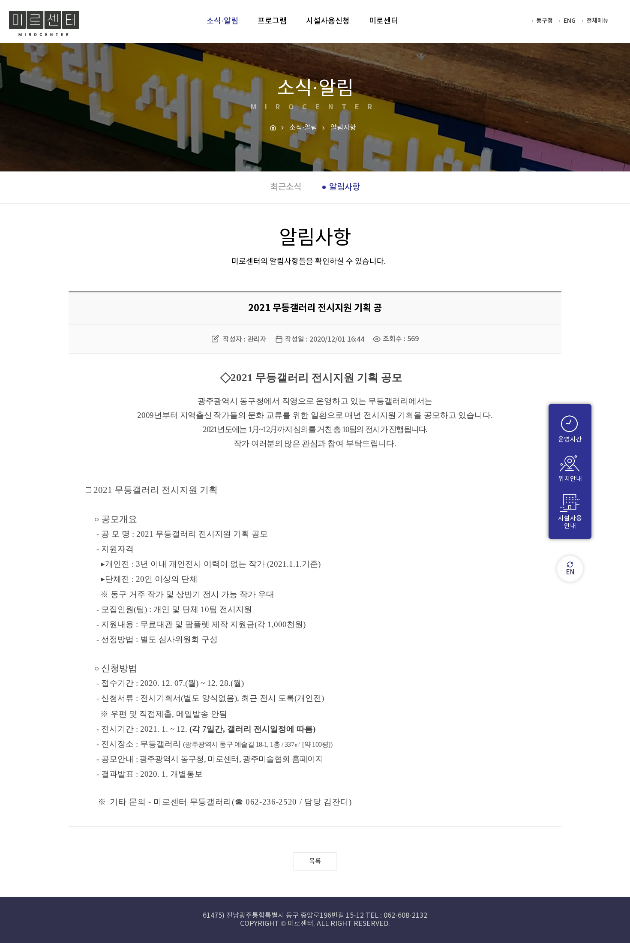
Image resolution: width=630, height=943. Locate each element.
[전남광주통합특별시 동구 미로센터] (44, 23)
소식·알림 (303, 128)
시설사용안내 (570, 522)
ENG (570, 20)
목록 (315, 861)
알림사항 (344, 187)
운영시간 (570, 439)
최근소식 (285, 187)
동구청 (544, 20)
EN (570, 572)
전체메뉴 (597, 20)
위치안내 (570, 479)
